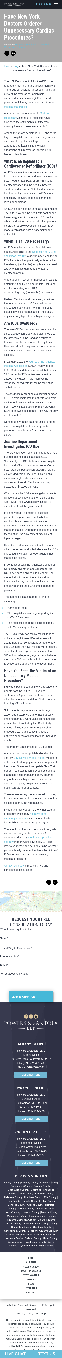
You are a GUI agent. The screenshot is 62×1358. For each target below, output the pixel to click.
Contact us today (14, 865)
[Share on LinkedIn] (13, 53)
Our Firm (31, 1262)
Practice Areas (31, 1266)
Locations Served (31, 1271)
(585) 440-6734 (36, 1155)
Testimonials (31, 1275)
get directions (31, 1075)
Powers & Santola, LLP (27, 44)
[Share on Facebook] (6, 53)
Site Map (40, 1313)
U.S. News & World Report (29, 757)
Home (6, 66)
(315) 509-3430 (36, 1111)
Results (31, 1279)
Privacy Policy (24, 1313)
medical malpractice (16, 106)
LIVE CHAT (15, 1353)
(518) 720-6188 (35, 1067)
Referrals (31, 1288)
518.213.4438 (43, 4)
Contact (31, 1292)
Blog (15, 66)
